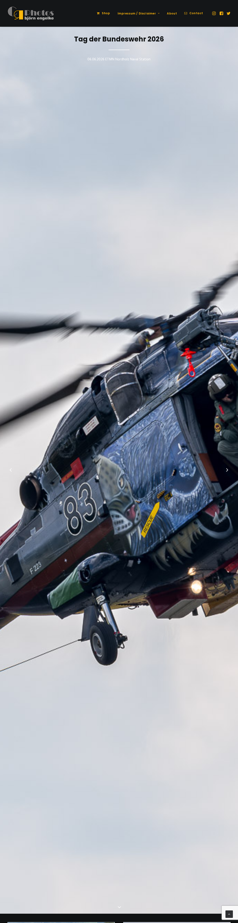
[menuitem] (103, 13)
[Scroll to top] (229, 914)
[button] (214, 13)
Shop (106, 13)
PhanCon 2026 (119, 39)
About (172, 13)
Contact (196, 13)
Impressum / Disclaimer (137, 13)
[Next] (227, 470)
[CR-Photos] (30, 13)
